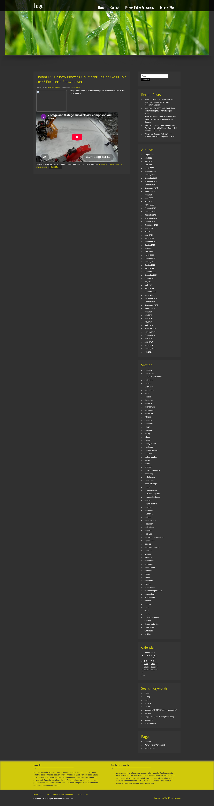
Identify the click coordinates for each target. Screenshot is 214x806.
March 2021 (149, 288)
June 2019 (149, 319)
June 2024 (149, 228)
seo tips (148, 713)
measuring (149, 474)
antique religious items (153, 377)
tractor (147, 607)
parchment (149, 507)
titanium (148, 601)
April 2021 (149, 285)
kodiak (147, 460)
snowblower (75, 87)
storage (148, 584)
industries (148, 454)
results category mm (152, 547)
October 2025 (150, 185)
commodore (149, 410)
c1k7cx (147, 707)
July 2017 (148, 352)
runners (148, 554)
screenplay (149, 557)
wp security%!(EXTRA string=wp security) (161, 710)
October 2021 (150, 278)
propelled (148, 531)
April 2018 (149, 342)
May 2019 (148, 322)
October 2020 (150, 302)
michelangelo (150, 477)
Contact (114, 7)
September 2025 (151, 188)
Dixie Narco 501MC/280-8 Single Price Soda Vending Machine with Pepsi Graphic (160, 111)
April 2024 (149, 235)
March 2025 (149, 205)
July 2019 (148, 315)
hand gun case (150, 444)
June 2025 (149, 198)
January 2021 (150, 295)
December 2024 (151, 215)
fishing (147, 437)
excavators (149, 430)
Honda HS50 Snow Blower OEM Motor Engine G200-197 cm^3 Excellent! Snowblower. (81, 79)
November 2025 (151, 181)
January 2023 (150, 262)
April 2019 (149, 325)
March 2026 (149, 168)
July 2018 (148, 339)
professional (149, 527)
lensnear (148, 467)
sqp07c (147, 700)
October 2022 (150, 265)
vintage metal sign (152, 624)
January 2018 (150, 349)
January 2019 (150, 332)
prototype (148, 534)
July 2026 (148, 158)
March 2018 (149, 345)
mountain (148, 487)
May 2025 (148, 202)
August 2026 (150, 155)
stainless (148, 571)
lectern (147, 464)
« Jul (143, 676)
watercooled (149, 628)
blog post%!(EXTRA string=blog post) (159, 717)
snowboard (149, 564)
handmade (149, 447)
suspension (149, 594)
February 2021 (150, 292)
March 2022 (149, 268)
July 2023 (148, 248)
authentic (148, 384)
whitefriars (149, 631)
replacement (149, 541)
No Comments (54, 87)
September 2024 (151, 225)
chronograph (150, 407)
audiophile (149, 380)
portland (148, 517)
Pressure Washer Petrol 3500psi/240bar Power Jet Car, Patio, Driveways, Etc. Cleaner (160, 119)
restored (148, 544)
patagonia (149, 514)
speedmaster (150, 567)
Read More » (56, 167)
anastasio (148, 370)
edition (147, 427)
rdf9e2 (147, 693)
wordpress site (150, 723)
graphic (148, 440)
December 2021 (151, 275)
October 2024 (150, 222)
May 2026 (148, 161)
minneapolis (149, 480)
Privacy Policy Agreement (139, 7)
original (148, 500)
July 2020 (148, 312)
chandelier (149, 400)
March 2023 (149, 255)
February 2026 (150, 171)
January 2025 (150, 212)
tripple (147, 614)
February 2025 (150, 208)
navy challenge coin (152, 494)
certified (148, 397)
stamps (147, 574)
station (147, 577)
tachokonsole (150, 597)
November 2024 (151, 218)
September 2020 (151, 305)
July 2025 (148, 195)
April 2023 (149, 252)
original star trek (151, 504)
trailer (147, 611)
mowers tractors (151, 490)
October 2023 (150, 245)
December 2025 (151, 178)
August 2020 (150, 309)
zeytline (148, 634)
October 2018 (150, 335)
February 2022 (150, 272)
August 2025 (150, 192)
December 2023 (151, 242)
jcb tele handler (151, 457)
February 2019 (150, 329)
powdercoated (150, 521)
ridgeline (148, 551)
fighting (147, 434)
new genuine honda (152, 497)
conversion (149, 414)
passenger (149, 511)
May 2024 (148, 232)
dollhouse (148, 420)
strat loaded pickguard (153, 591)
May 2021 (148, 282)
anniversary (149, 373)
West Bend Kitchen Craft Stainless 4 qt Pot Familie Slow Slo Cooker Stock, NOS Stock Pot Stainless (161, 128)
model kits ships (151, 484)
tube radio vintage (152, 617)
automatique (149, 387)
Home (101, 7)
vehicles (148, 621)
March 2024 (149, 238)
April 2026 (149, 165)
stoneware (149, 581)
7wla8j (147, 697)
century (147, 394)
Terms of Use (167, 7)
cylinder (148, 417)
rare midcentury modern (154, 537)
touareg (148, 604)
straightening (150, 587)
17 (143, 667)
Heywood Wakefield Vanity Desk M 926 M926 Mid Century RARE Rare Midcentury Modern (160, 102)
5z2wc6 (148, 703)
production (149, 524)
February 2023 (150, 258)
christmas (148, 404)
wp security (149, 720)
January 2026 (150, 175)
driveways (149, 424)
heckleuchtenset (151, 450)
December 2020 (151, 298)
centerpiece (149, 390)
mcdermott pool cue (152, 470)
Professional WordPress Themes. (167, 798)
